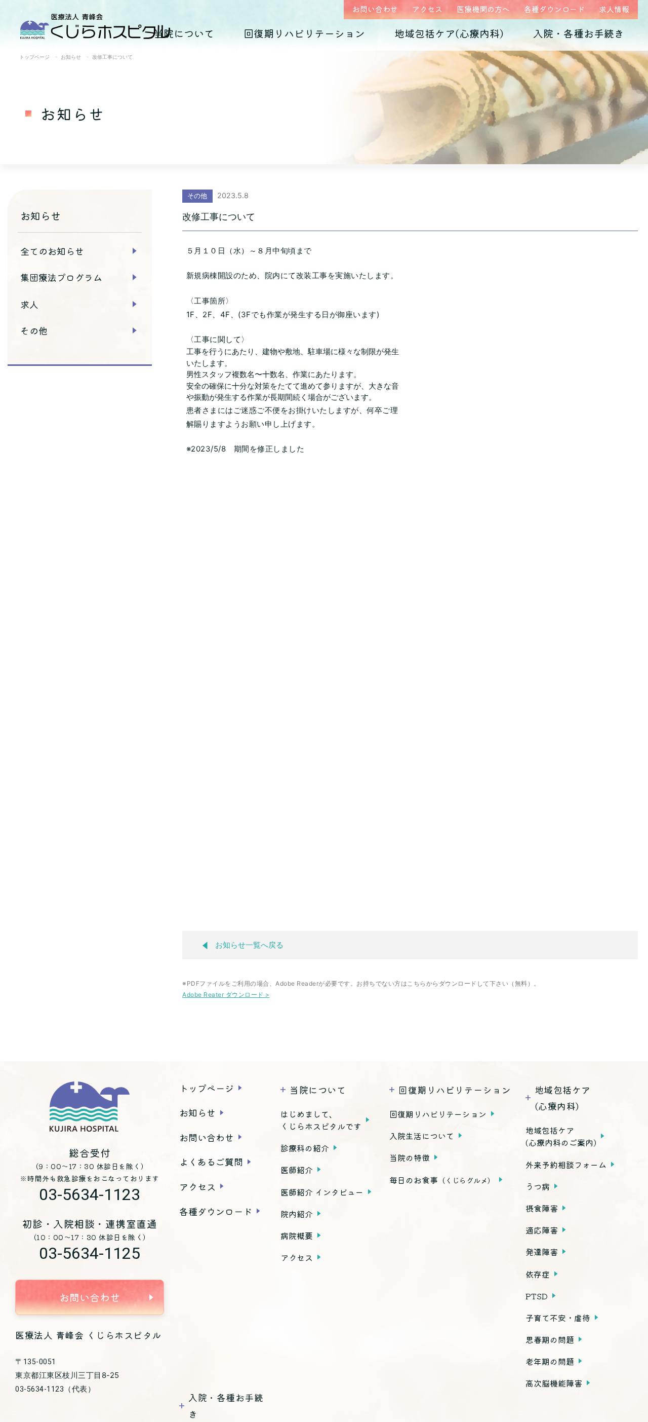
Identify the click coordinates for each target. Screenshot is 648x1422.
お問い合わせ (375, 9)
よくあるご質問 (211, 1161)
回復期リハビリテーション (304, 33)
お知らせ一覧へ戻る (249, 945)
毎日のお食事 (442, 1180)
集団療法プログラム (61, 277)
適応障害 (541, 1230)
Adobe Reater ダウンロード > (226, 994)
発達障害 (541, 1252)
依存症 (537, 1274)
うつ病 (537, 1186)
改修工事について (218, 216)
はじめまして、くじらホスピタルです (320, 1120)
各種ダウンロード (554, 9)
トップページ (206, 1088)
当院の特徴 (409, 1157)
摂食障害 (541, 1208)
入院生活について (421, 1136)
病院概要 (296, 1235)
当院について (183, 33)
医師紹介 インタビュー (321, 1192)
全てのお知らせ (52, 250)
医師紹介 (296, 1170)
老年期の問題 (549, 1361)
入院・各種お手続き (578, 33)
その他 (34, 330)
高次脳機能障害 (553, 1383)
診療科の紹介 (304, 1148)
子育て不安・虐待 (557, 1318)
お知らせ (197, 1112)
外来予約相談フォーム (565, 1164)
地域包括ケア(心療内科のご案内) (560, 1136)
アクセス (427, 9)
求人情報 (614, 9)
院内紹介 (296, 1214)
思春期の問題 (549, 1339)
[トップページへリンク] (90, 1106)
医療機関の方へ (483, 9)
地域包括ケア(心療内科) (449, 33)
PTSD (536, 1296)
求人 (29, 304)
